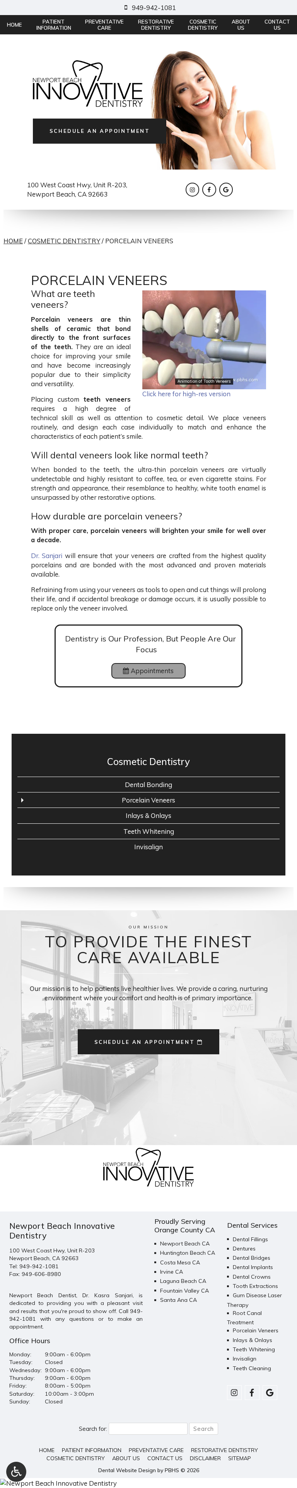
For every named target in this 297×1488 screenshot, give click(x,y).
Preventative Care (156, 1450)
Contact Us (165, 1458)
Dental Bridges (251, 1257)
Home (14, 25)
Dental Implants (253, 1267)
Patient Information (91, 1450)
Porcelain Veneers (148, 800)
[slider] (204, 383)
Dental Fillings (250, 1239)
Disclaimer (205, 1458)
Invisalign (148, 847)
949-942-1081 (39, 1266)
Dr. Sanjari (46, 555)
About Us (126, 1458)
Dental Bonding (148, 784)
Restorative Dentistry (224, 1450)
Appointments (151, 671)
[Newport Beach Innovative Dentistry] (148, 1483)
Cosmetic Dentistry (64, 241)
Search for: (93, 1428)
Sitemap (239, 1458)
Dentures (244, 1248)
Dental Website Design (127, 1470)
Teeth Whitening (148, 831)
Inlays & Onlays (148, 815)
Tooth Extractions (255, 1286)
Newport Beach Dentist (42, 1295)
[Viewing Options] (16, 1471)
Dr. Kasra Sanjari (107, 1295)
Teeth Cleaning (252, 1368)
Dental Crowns (252, 1276)
